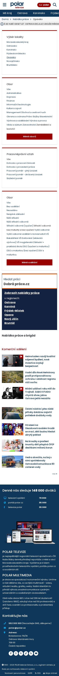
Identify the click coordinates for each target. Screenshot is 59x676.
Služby (36, 116)
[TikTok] (26, 653)
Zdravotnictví (30, 124)
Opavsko (11, 57)
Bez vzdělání (13, 206)
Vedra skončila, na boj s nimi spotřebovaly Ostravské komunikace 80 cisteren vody (39, 462)
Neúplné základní (16, 214)
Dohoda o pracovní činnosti (21, 163)
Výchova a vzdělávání (18, 120)
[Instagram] (16, 653)
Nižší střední (13, 217)
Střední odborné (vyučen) (20, 225)
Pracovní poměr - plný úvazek (22, 170)
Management (14, 112)
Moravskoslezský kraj (17, 42)
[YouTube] (36, 653)
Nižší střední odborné (17, 221)
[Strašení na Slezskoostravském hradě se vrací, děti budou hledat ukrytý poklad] (12, 429)
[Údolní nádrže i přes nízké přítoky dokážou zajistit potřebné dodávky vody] (12, 413)
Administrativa (14, 93)
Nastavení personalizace (15, 673)
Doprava (11, 96)
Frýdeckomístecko (16, 53)
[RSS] (31, 653)
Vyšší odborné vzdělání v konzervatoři (26, 234)
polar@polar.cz (17, 627)
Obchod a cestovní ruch (33, 112)
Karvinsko (39, 13)
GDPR (30, 673)
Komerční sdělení (14, 349)
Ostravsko (12, 45)
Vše (9, 89)
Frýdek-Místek (14, 310)
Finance (11, 100)
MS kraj (7, 13)
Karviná (9, 306)
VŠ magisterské (25, 242)
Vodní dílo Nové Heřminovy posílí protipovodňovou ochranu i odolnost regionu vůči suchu (40, 377)
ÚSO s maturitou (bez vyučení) (22, 250)
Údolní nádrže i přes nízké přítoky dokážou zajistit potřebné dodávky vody (39, 412)
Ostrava (22, 13)
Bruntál (9, 323)
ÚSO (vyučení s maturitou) (36, 246)
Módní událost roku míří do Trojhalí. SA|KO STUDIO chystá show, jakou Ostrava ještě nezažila (40, 393)
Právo (29, 116)
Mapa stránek (51, 673)
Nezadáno (12, 210)
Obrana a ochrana (16, 116)
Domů (5, 19)
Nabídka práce (21, 19)
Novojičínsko (13, 61)
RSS (39, 673)
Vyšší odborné (42, 229)
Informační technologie (19, 104)
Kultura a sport (14, 108)
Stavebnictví (46, 116)
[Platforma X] (21, 653)
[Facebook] (11, 653)
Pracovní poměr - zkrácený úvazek (24, 174)
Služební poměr (15, 178)
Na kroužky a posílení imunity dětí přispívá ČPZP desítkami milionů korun (39, 444)
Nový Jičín (11, 319)
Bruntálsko (12, 64)
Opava (9, 314)
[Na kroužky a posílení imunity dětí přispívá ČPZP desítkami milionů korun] (12, 446)
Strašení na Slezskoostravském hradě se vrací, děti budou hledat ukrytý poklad (40, 430)
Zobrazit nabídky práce (22, 293)
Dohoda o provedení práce (21, 166)
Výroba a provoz (38, 120)
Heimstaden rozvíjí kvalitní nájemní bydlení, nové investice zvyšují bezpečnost (40, 361)
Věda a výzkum (15, 124)
